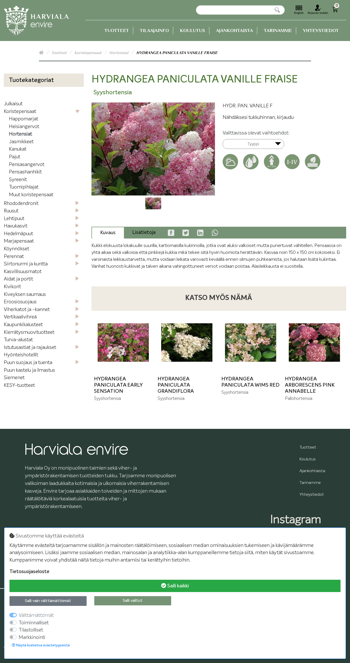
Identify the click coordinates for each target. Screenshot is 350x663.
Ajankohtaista (234, 30)
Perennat (14, 256)
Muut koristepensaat (31, 194)
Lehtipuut (14, 218)
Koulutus (192, 30)
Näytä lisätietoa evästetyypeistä (42, 645)
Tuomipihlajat (23, 187)
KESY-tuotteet (19, 385)
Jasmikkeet (21, 141)
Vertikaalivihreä (20, 317)
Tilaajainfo (154, 30)
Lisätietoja (144, 232)
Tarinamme (278, 30)
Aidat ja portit (18, 279)
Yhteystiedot (321, 30)
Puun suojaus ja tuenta (28, 362)
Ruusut (11, 211)
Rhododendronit (21, 203)
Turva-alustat (18, 339)
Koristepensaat (88, 52)
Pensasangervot (26, 164)
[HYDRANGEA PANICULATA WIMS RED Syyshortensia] (250, 342)
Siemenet (14, 377)
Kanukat (17, 149)
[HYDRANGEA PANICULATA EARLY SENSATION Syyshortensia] (123, 342)
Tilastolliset (31, 630)
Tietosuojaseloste (29, 571)
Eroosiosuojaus (20, 301)
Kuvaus (108, 232)
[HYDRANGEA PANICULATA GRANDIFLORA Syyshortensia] (187, 342)
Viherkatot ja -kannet (27, 309)
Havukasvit (15, 226)
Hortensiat (119, 52)
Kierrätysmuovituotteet (29, 332)
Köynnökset (16, 248)
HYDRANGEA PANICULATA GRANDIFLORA (176, 385)
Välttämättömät (36, 615)
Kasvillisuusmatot (23, 271)
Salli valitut (132, 601)
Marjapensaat (19, 241)
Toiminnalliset (34, 622)
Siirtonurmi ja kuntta (26, 264)
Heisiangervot (24, 126)
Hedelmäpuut (18, 233)
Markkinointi (32, 637)
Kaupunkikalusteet (23, 324)
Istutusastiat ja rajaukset (30, 347)
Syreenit (18, 179)
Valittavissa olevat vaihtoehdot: (256, 133)
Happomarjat (23, 119)
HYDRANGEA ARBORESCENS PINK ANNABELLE (310, 385)
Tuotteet (117, 30)
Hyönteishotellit (21, 355)
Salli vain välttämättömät (48, 601)
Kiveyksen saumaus (25, 294)
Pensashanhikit (25, 172)
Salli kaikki (177, 585)
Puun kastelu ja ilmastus (29, 370)
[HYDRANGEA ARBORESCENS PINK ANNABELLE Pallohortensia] (314, 342)
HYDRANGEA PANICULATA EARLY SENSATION (118, 385)
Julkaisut (13, 103)
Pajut (14, 156)
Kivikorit (12, 286)
